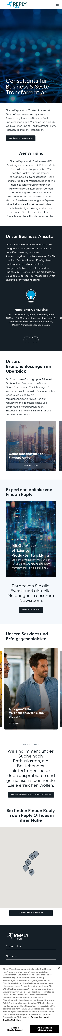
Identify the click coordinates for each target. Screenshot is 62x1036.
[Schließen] (59, 968)
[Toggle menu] (57, 4)
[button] (20, 138)
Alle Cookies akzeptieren (44, 1029)
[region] (31, 1000)
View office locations (31, 913)
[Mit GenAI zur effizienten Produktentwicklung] (31, 539)
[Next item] (35, 339)
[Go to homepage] (19, 4)
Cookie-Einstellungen (15, 1029)
